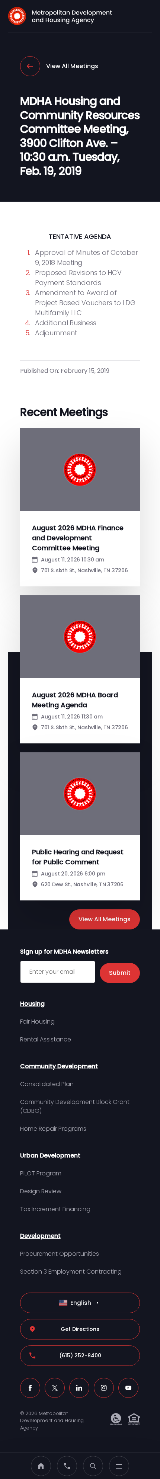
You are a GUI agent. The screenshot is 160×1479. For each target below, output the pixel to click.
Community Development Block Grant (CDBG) (74, 1106)
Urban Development (50, 1155)
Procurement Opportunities (59, 1253)
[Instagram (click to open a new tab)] (104, 1388)
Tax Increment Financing (55, 1209)
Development (40, 1236)
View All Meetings (72, 66)
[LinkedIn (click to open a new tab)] (79, 1388)
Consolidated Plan (47, 1084)
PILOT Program (40, 1173)
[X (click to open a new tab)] (55, 1388)
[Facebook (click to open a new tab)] (30, 1388)
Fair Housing (37, 1021)
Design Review (40, 1191)
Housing (32, 1003)
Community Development (59, 1066)
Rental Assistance (45, 1039)
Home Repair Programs (53, 1128)
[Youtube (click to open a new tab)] (128, 1388)
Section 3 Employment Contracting (71, 1271)
